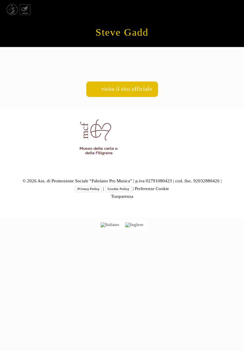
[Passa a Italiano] (110, 225)
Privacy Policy (88, 189)
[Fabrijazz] (19, 9)
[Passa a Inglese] (134, 225)
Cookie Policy (118, 189)
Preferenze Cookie (152, 188)
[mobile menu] (234, 9)
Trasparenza (122, 196)
